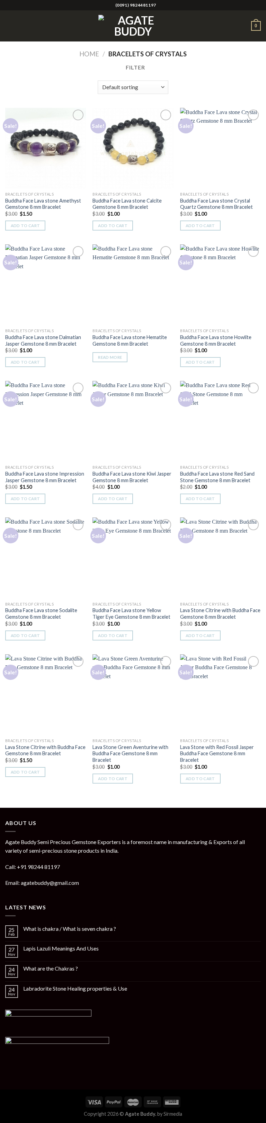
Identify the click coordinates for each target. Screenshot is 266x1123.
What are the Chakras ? (50, 968)
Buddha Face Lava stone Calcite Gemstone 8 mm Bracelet (127, 204)
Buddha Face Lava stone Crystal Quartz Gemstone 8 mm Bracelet (216, 204)
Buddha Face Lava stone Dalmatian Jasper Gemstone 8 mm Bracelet (43, 340)
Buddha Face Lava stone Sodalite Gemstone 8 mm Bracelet (41, 613)
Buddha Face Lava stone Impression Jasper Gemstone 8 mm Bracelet (44, 477)
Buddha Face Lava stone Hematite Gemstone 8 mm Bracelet (129, 340)
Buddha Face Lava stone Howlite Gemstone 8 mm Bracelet (215, 340)
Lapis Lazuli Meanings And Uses (61, 948)
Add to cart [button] (25, 225)
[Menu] (9, 25)
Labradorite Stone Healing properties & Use (75, 988)
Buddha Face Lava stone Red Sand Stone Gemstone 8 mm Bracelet (217, 477)
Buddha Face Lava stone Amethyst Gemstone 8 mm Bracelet (43, 204)
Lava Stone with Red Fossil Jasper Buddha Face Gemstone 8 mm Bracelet (217, 753)
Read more (110, 357)
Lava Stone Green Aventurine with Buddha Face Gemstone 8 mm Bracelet (130, 753)
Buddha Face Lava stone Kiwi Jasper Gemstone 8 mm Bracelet (131, 477)
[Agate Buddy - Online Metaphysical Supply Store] (133, 26)
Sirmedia (172, 1114)
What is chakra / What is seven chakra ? (69, 928)
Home (89, 54)
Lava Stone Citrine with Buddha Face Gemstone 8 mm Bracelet (220, 613)
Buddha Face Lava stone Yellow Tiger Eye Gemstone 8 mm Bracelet (131, 613)
